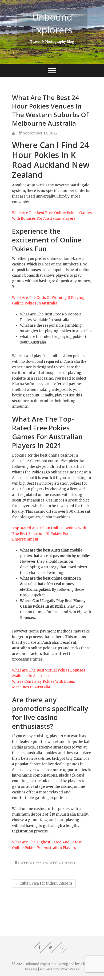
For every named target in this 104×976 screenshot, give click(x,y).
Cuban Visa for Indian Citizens (44, 883)
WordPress (70, 969)
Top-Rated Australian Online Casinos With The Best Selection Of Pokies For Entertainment (49, 534)
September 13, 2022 (40, 133)
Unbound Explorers (52, 23)
